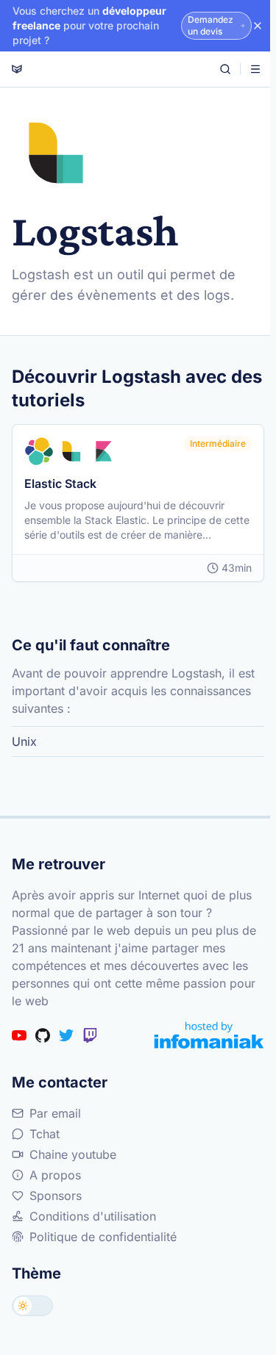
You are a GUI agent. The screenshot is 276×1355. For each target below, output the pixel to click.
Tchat (44, 1133)
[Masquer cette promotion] (257, 26)
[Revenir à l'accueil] (17, 69)
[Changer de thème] (32, 1305)
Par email (55, 1113)
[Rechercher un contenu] (225, 69)
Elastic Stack (60, 483)
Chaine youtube (72, 1154)
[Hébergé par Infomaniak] (209, 1035)
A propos (55, 1175)
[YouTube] (19, 1035)
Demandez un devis (210, 25)
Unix (24, 741)
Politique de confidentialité (103, 1236)
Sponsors (55, 1195)
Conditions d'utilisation (92, 1216)
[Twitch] (89, 1035)
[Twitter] (66, 1035)
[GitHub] (42, 1035)
